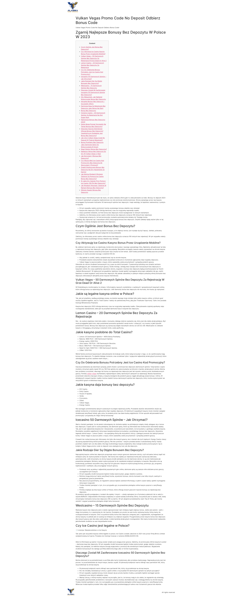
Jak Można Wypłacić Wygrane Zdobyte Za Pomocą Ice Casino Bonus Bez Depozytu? (92, 176)
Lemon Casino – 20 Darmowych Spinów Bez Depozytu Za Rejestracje (92, 65)
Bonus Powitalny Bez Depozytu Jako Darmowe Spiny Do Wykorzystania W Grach (92, 144)
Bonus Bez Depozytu (88, 111)
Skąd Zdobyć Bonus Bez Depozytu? (94, 149)
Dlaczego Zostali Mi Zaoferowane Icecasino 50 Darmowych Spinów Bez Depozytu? (93, 92)
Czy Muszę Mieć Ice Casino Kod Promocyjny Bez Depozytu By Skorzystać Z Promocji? (92, 163)
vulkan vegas (91, 374)
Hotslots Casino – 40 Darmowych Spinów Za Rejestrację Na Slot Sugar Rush (93, 115)
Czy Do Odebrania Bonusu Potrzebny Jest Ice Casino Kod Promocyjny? (92, 72)
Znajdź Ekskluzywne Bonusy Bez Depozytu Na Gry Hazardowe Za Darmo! (92, 169)
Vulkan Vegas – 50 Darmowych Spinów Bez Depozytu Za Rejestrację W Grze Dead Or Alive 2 (93, 58)
